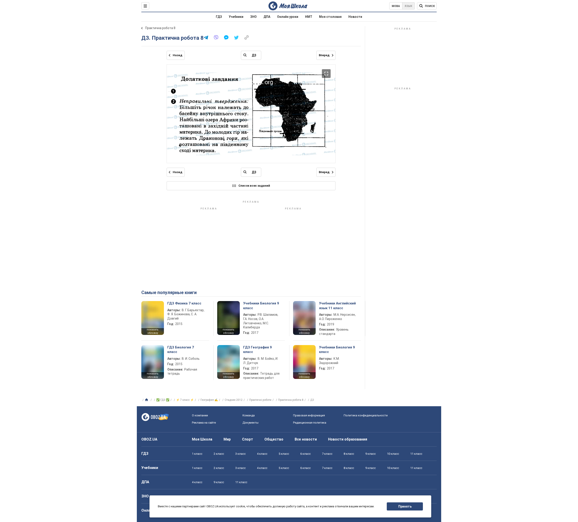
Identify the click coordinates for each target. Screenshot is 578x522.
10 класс (393, 453)
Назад (177, 55)
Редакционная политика (309, 422)
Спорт (247, 439)
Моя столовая (330, 17)
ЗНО (253, 17)
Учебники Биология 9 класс (261, 305)
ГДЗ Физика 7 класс (184, 303)
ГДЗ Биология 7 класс (180, 349)
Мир (227, 439)
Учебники (236, 17)
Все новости (306, 439)
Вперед (324, 55)
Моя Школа (202, 439)
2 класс (219, 453)
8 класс (349, 453)
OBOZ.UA (149, 439)
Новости (355, 17)
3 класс (240, 453)
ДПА (266, 17)
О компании (200, 415)
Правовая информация (309, 415)
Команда (248, 415)
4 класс (262, 453)
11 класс (416, 453)
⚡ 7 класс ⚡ (185, 399)
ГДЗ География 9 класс (257, 349)
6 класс (305, 453)
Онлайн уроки (287, 17)
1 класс (197, 453)
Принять (405, 506)
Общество (273, 439)
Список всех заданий (254, 185)
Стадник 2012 (233, 399)
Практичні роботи (260, 399)
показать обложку (152, 331)
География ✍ (209, 399)
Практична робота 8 (160, 28)
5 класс (284, 453)
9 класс (370, 453)
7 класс (327, 453)
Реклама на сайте (204, 422)
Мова (396, 6)
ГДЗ (219, 17)
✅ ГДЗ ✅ (162, 399)
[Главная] (147, 400)
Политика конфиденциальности (366, 415)
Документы (250, 422)
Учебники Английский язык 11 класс (337, 305)
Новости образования (347, 439)
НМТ (308, 17)
